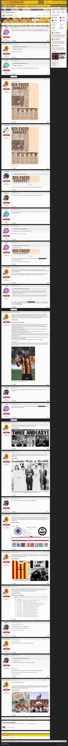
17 (6, 718)
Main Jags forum (16, 16)
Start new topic (35, 19)
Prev (4, 718)
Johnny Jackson (39, 344)
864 (6, 55)
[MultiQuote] (12, 40)
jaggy (6, 209)
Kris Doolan (41, 339)
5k (6, 221)
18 (8, 718)
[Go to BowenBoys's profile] (6, 130)
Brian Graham (14, 329)
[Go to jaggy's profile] (6, 214)
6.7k (6, 238)
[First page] (2, 24)
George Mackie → (14, 458)
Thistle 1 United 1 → (15, 319)
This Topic (61, 5)
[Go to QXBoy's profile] (6, 32)
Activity (47, 2)
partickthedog (23, 46)
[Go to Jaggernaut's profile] (6, 197)
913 (6, 72)
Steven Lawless (14, 326)
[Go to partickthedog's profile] (6, 176)
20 (11, 718)
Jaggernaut (6, 192)
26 (22, 718)
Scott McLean (46, 334)
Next (26, 718)
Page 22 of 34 (33, 718)
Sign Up (11, 5)
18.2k (7, 399)
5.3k (6, 183)
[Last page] (28, 24)
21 (13, 718)
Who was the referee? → (16, 593)
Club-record (34, 344)
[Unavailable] (25, 145)
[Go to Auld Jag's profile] (6, 230)
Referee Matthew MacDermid (17, 324)
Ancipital (6, 60)
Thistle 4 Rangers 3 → (15, 558)
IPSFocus (7, 743)
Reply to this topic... (11, 727)
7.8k (6, 137)
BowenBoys (6, 125)
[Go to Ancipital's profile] (6, 65)
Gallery (64, 2)
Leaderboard (53, 2)
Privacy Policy (3, 744)
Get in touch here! (32, 591)
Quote (14, 40)
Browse (41, 2)
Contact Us (8, 744)
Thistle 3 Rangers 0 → (15, 428)
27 (24, 718)
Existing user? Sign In (5, 5)
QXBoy (6, 27)
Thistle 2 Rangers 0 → (15, 690)
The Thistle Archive (9, 14)
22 (15, 718)
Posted (15, 27)
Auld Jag (6, 242)
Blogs (59, 2)
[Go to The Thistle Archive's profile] (3, 15)
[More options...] (48, 27)
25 (20, 718)
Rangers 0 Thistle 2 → (15, 522)
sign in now (26, 723)
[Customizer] (14, 6)
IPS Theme (2, 743)
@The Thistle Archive (42, 258)
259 (6, 39)
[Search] (66, 6)
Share (39, 15)
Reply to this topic (45, 19)
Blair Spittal (18, 344)
